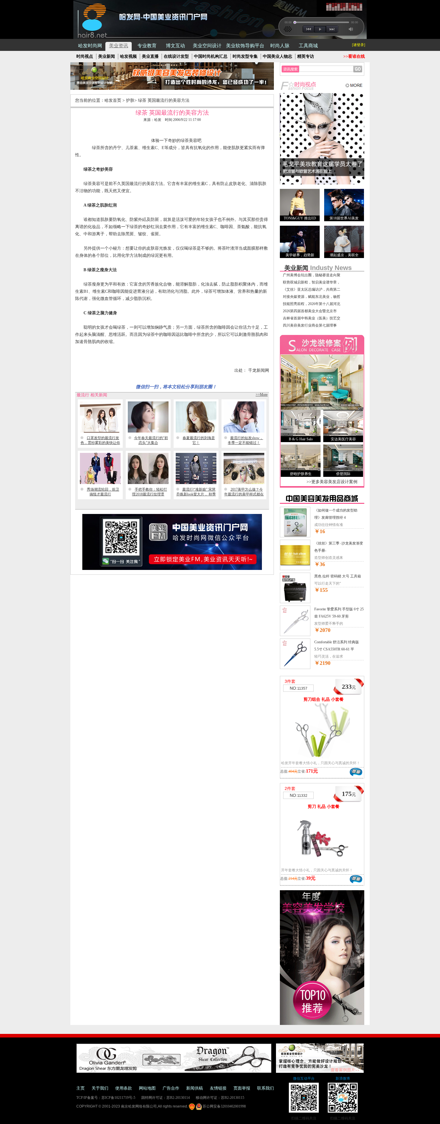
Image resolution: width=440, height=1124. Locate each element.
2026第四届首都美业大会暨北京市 (310, 311)
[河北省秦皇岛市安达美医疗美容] (343, 423)
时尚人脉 (279, 45)
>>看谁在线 (354, 56)
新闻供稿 (194, 1088)
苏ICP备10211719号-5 (118, 1098)
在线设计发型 (176, 56)
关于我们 (100, 1088)
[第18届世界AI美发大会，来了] (344, 202)
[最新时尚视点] (322, 89)
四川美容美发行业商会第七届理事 (310, 325)
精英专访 (305, 56)
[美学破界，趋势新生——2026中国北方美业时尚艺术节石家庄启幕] (300, 239)
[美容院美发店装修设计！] (172, 89)
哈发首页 (112, 100)
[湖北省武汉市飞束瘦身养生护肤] (322, 408)
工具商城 (308, 45)
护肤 (130, 100)
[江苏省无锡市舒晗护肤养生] (301, 458)
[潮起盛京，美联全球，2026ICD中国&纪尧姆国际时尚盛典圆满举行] (344, 239)
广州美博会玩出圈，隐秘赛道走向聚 (311, 275)
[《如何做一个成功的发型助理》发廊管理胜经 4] (295, 536)
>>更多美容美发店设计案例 (332, 482)
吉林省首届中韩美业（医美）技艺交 (311, 318)
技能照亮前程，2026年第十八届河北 (311, 304)
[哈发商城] (322, 502)
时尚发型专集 (245, 56)
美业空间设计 (207, 45)
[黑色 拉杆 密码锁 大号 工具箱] (295, 602)
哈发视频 (128, 56)
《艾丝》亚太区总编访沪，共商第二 (311, 289)
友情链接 (218, 1088)
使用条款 (123, 1088)
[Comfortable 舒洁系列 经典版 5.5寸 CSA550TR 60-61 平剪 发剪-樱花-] (295, 668)
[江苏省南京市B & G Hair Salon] (301, 423)
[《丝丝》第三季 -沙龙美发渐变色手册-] (295, 569)
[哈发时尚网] (90, 19)
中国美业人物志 (277, 56)
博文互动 (175, 45)
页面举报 (241, 1088)
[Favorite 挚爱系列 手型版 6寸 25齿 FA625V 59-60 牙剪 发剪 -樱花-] (295, 635)
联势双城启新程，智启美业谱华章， (311, 282)
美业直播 (150, 56)
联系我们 (265, 1088)
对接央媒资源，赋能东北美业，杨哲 (311, 297)
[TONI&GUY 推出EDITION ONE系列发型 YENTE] (300, 202)
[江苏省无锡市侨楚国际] (343, 458)
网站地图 (147, 1088)
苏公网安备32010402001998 (224, 1106)
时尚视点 (84, 56)
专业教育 (147, 45)
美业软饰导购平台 (245, 45)
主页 (80, 1088)
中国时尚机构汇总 (210, 56)
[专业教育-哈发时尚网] (322, 1024)
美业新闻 (106, 56)
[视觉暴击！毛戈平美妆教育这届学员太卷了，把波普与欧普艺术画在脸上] (322, 183)
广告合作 (171, 1088)
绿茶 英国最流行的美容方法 (163, 100)
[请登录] (358, 45)
